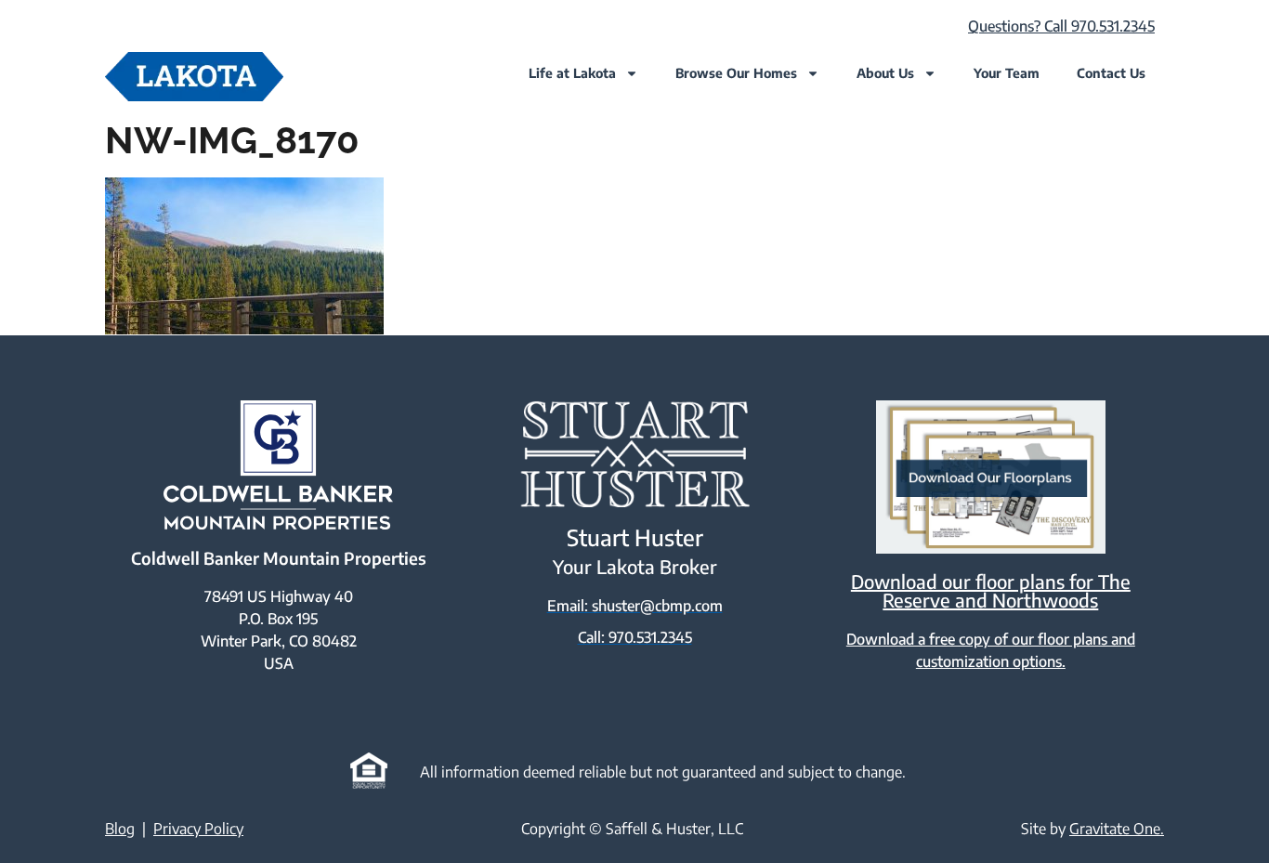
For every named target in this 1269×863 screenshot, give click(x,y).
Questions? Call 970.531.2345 (1061, 26)
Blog (120, 828)
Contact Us (1111, 73)
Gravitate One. (1116, 828)
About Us (885, 73)
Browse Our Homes (736, 73)
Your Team (1007, 73)
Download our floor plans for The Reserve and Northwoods (991, 590)
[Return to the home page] (194, 76)
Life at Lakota (572, 73)
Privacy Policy (198, 828)
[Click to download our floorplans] (991, 477)
